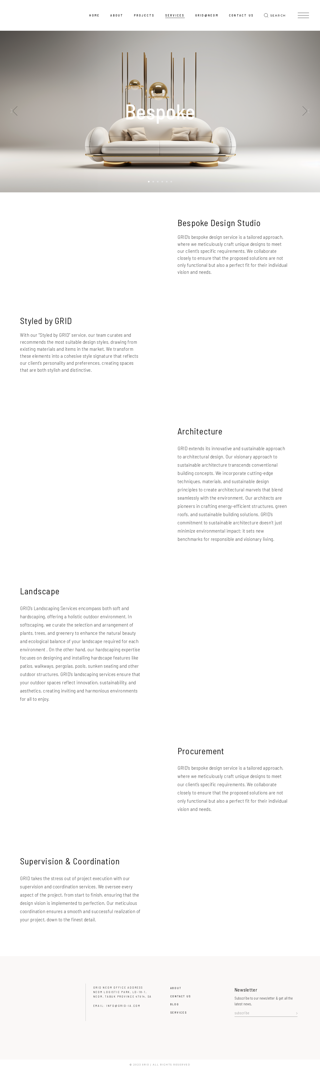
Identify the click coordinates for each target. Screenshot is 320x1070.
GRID (145, 1064)
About (176, 988)
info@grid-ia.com (123, 1005)
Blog (174, 1004)
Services (178, 1012)
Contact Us (180, 996)
